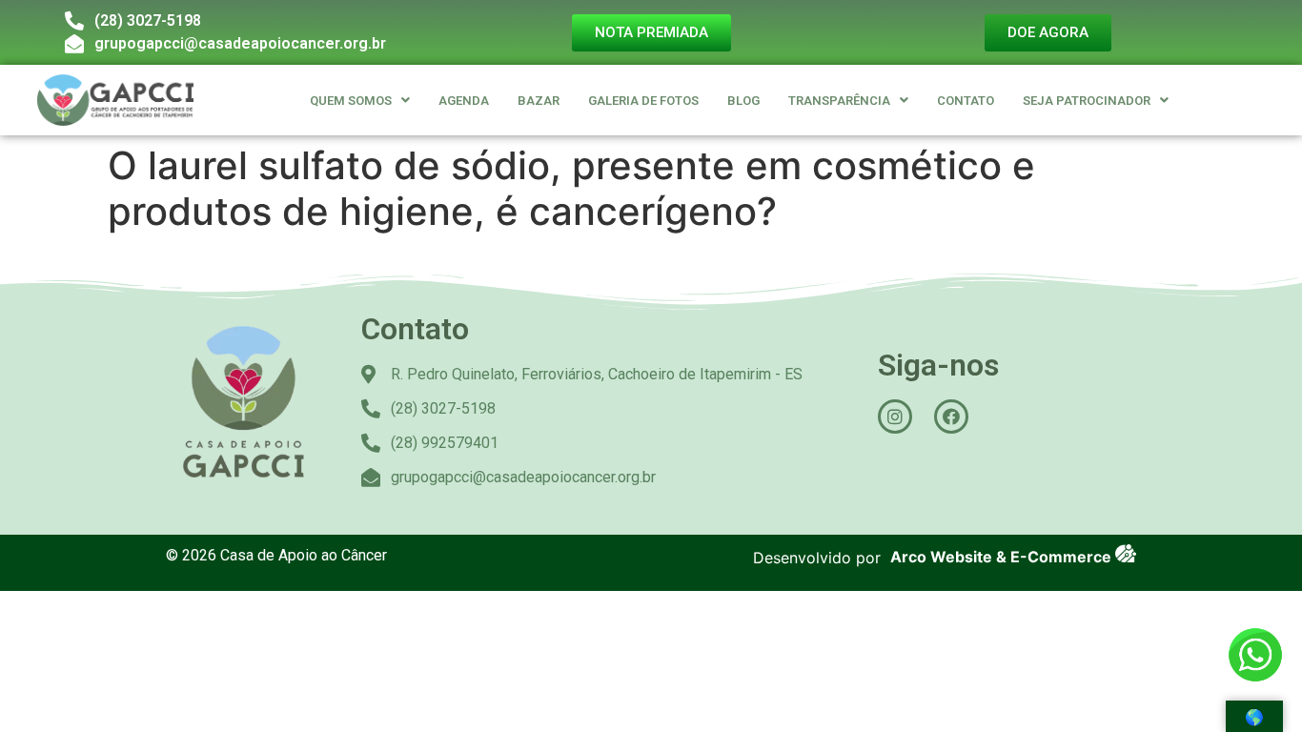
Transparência (839, 100)
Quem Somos (351, 100)
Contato (965, 100)
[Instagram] (895, 416)
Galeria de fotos (643, 100)
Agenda (463, 100)
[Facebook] (951, 416)
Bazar (538, 100)
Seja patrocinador (1086, 100)
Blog (743, 100)
